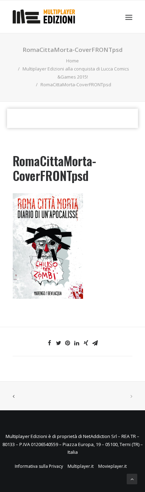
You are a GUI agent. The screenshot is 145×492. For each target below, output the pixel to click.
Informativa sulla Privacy (39, 466)
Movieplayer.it (112, 466)
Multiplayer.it (81, 466)
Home (72, 61)
